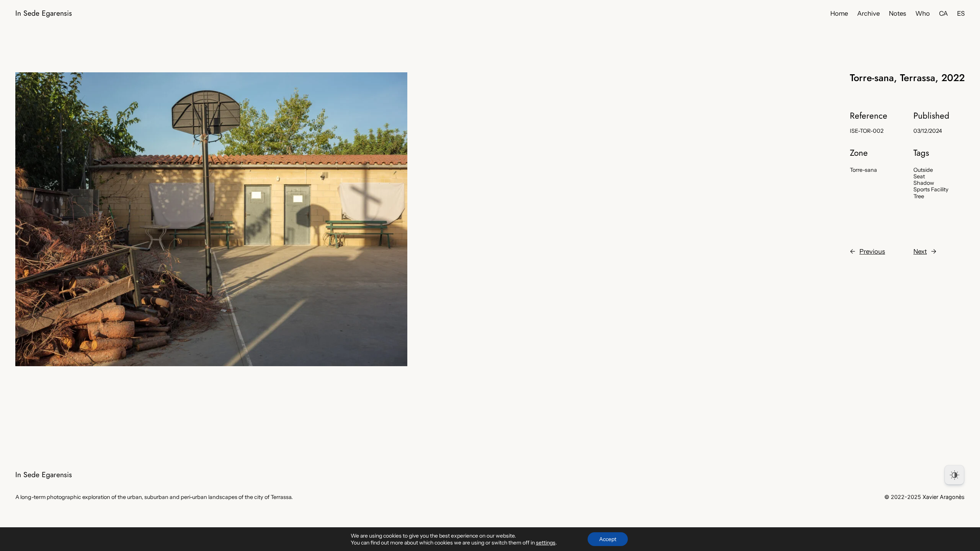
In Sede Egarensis (43, 13)
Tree (918, 196)
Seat (919, 176)
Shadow (923, 183)
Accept (607, 539)
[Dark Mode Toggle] (954, 475)
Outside (923, 170)
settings (545, 542)
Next (920, 251)
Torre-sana (863, 169)
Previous (872, 251)
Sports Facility (931, 189)
